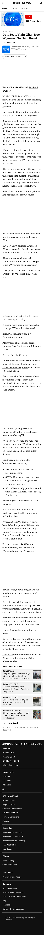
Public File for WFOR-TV (12, 833)
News (15, 8)
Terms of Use (7, 873)
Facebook (6, 781)
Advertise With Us (10, 813)
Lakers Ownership (10, 765)
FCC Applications (9, 845)
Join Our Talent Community (14, 897)
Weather (25, 8)
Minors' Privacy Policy (11, 877)
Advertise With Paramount (13, 892)
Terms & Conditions (10, 817)
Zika (9, 99)
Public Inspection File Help (13, 841)
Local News (7, 31)
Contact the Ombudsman (13, 909)
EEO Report (7, 849)
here (17, 658)
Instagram (6, 785)
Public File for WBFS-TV (12, 837)
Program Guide (8, 805)
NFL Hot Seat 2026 (10, 761)
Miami (4, 8)
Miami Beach (12, 723)
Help (4, 901)
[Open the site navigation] (7, 3)
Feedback (6, 905)
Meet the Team (8, 801)
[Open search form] (41, 3)
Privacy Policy (8, 861)
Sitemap (5, 821)
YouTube (6, 777)
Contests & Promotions (12, 809)
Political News (8, 753)
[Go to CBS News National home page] (22, 3)
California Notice (9, 865)
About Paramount (9, 888)
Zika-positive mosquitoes (15, 367)
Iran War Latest (8, 757)
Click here (7, 654)
